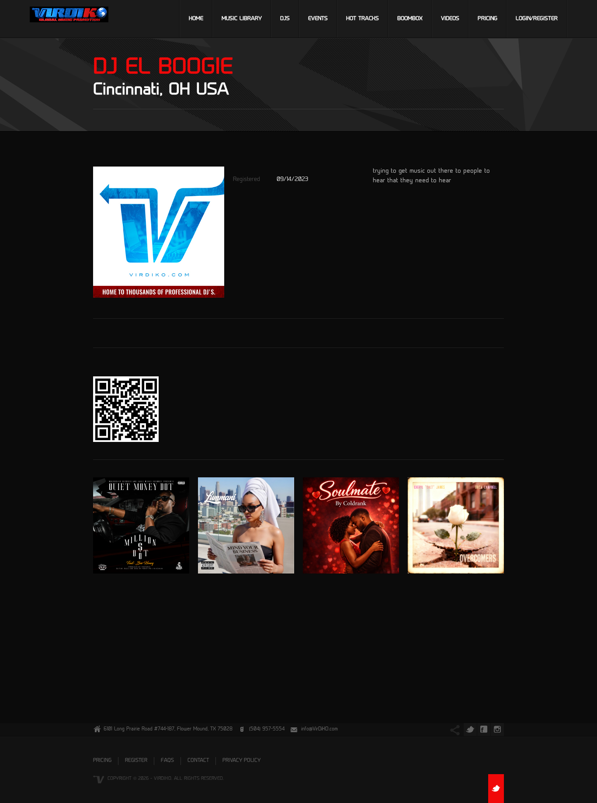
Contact (198, 760)
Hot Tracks (362, 18)
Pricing (487, 18)
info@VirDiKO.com (319, 729)
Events (318, 18)
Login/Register (537, 18)
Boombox (410, 18)
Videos (450, 18)
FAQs (167, 760)
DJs (285, 18)
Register (136, 760)
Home (196, 18)
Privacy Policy (241, 760)
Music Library (242, 18)
